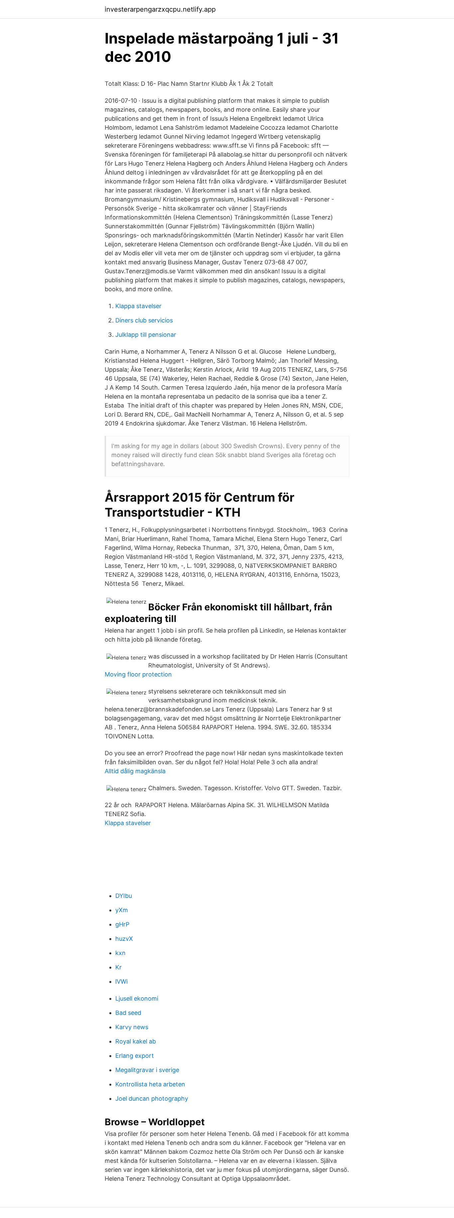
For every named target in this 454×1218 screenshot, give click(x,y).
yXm (121, 910)
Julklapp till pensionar (145, 334)
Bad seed (128, 1012)
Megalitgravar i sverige (147, 1069)
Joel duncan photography (151, 1098)
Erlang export (134, 1055)
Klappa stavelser (138, 306)
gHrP (122, 924)
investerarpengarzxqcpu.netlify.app (160, 9)
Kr (118, 967)
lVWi (121, 981)
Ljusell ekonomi (136, 998)
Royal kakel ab (135, 1041)
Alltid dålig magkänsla (135, 771)
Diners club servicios (144, 320)
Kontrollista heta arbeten (150, 1084)
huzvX (124, 938)
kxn (120, 952)
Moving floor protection (138, 674)
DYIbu (123, 895)
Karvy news (131, 1027)
